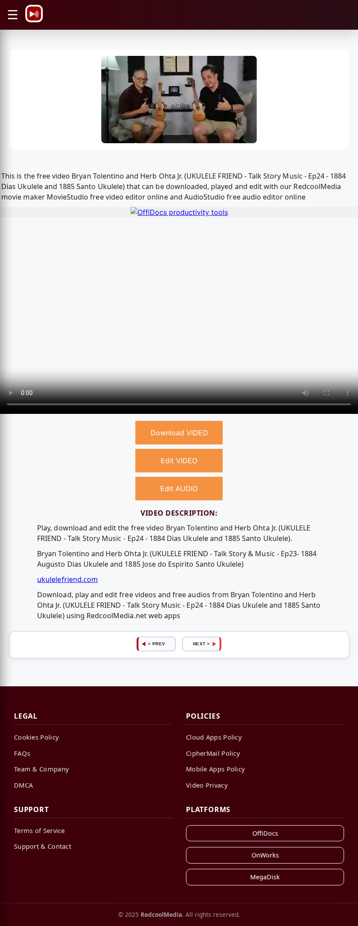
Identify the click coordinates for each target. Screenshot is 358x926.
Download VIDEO (179, 432)
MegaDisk (265, 877)
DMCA (23, 785)
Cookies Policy (36, 737)
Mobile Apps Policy (215, 768)
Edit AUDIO (179, 488)
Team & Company (41, 768)
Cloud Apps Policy (214, 737)
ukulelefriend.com (67, 579)
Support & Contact (42, 846)
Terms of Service (39, 830)
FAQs (22, 753)
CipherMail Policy (213, 753)
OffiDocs (265, 833)
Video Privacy (207, 785)
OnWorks (265, 855)
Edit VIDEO (179, 460)
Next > (201, 643)
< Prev (156, 643)
